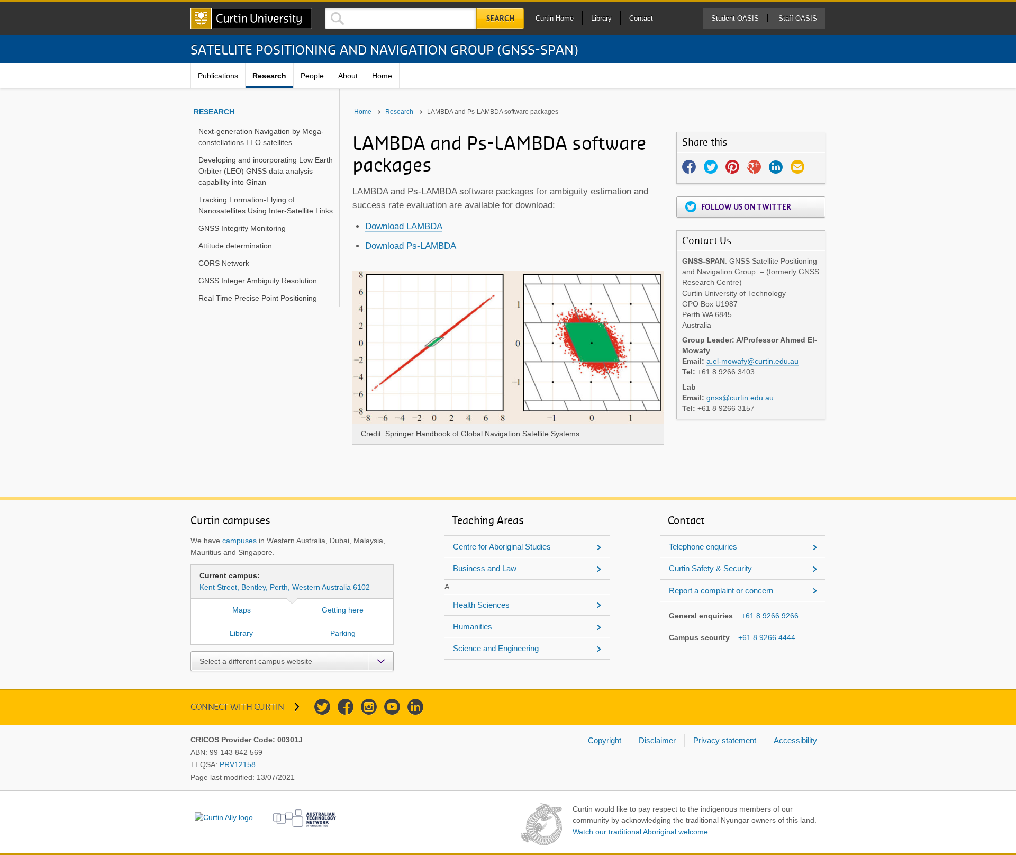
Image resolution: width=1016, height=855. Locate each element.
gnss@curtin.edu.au (740, 397)
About (348, 75)
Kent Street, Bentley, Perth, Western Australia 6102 (284, 581)
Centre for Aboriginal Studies (502, 546)
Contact (641, 18)
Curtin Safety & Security (710, 568)
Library (601, 18)
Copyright (604, 740)
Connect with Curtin (237, 706)
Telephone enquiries (703, 546)
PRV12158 (238, 764)
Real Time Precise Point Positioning (257, 298)
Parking (343, 633)
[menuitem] (218, 76)
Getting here (343, 610)
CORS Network (223, 263)
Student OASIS (735, 18)
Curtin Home (555, 18)
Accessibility (795, 740)
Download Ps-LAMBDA (410, 246)
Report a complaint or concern (721, 590)
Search (500, 18)
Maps (241, 610)
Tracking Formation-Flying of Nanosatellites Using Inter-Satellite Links (265, 205)
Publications (218, 75)
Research (269, 75)
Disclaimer (657, 740)
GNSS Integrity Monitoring (242, 228)
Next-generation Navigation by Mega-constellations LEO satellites (261, 137)
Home (382, 75)
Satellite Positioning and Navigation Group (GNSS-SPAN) (384, 49)
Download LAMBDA (403, 226)
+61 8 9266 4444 (766, 637)
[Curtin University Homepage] (251, 18)
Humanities (472, 626)
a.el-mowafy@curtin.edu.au (752, 361)
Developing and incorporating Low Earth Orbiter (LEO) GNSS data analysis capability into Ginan (265, 171)
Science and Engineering (496, 648)
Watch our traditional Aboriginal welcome (640, 831)
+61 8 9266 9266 (770, 615)
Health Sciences (481, 604)
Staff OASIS (797, 18)
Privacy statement (724, 740)
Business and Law (484, 568)
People (312, 75)
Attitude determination (235, 245)
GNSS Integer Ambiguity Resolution (257, 280)
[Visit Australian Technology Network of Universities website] (305, 818)
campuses (239, 540)
